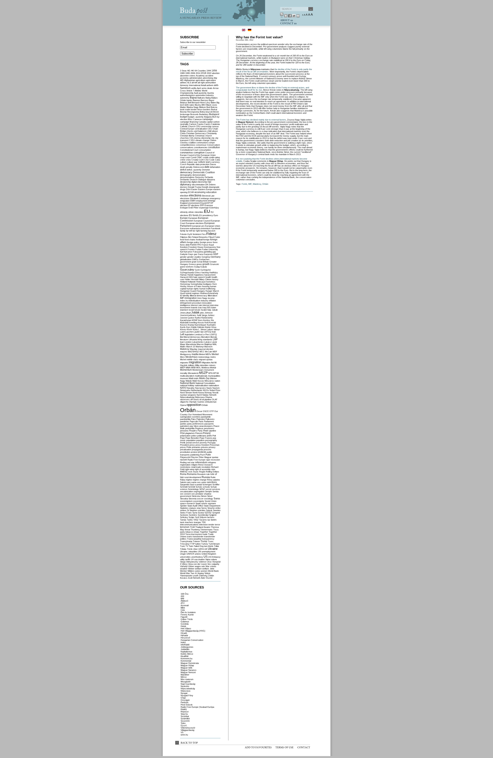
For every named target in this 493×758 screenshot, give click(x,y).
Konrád (212, 322)
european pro (198, 226)
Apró (199, 88)
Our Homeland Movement (200, 414)
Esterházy (214, 207)
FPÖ (199, 245)
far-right (196, 231)
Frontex (191, 249)
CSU (206, 160)
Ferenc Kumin (187, 614)
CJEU (192, 140)
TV (186, 546)
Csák (211, 160)
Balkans (201, 98)
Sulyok (209, 510)
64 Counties (200, 70)
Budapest (214, 114)
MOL (198, 367)
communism (202, 142)
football (199, 239)
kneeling (193, 322)
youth (195, 575)
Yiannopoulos (186, 575)
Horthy (183, 286)
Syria (194, 512)
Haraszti (184, 277)
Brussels (194, 114)
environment (194, 203)
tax (208, 520)
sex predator (197, 494)
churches (184, 138)
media (195, 354)
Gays (190, 254)
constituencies (200, 147)
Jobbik (195, 312)
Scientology (193, 489)
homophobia (196, 284)
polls (209, 436)
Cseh (201, 160)
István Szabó (201, 310)
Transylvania (186, 541)
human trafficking (207, 288)
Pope (182, 438)
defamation (215, 167)
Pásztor (194, 457)
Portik (182, 442)
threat (187, 529)
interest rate (196, 305)
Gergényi (206, 257)
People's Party (196, 431)
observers (185, 399)
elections (195, 195)
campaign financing (189, 122)
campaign (207, 119)
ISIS (208, 307)
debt (207, 166)
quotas (215, 457)
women (204, 571)
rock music (193, 472)
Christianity (211, 133)
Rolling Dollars (212, 472)
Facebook (215, 228)
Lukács (207, 342)
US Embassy (214, 557)
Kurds (183, 327)
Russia (206, 477)
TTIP (192, 544)
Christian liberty (187, 136)
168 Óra (184, 594)
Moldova (205, 367)
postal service (192, 442)
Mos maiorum (187, 679)
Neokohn (185, 686)
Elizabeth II (195, 198)
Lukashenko (198, 342)
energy (211, 201)
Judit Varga (202, 315)
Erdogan (184, 207)
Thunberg (195, 529)
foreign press (206, 242)
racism (183, 459)
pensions (184, 431)
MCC (202, 351)
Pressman (214, 445)
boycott (209, 112)
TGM (192, 527)
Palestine (200, 419)
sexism (187, 494)
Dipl (209, 182)
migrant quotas (206, 359)
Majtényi (208, 344)
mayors (183, 351)
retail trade (196, 467)
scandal (198, 484)
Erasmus (209, 205)
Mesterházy (191, 357)
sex (182, 494)
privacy (212, 447)
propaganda (197, 449)
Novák (215, 392)
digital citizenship (199, 182)
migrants (184, 362)
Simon (204, 496)
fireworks (203, 237)
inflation (212, 300)
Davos (213, 164)
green (199, 264)
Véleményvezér (188, 728)
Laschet (189, 332)
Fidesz (211, 234)
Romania (192, 474)
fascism (211, 231)
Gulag (197, 267)
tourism (198, 534)
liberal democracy (192, 337)
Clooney (184, 142)
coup (182, 157)
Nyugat (184, 693)
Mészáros (209, 381)
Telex (183, 723)
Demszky (199, 177)
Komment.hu (186, 658)
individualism (194, 300)
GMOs (195, 259)
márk (196, 378)
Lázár (214, 342)
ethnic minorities (195, 212)
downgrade (214, 187)
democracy (186, 172)
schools (206, 487)
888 (182, 598)
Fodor (217, 237)
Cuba (217, 160)
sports (204, 503)
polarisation (185, 436)
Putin (208, 454)
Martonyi (200, 346)
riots (213, 469)
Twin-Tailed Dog (196, 546)
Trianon (196, 541)
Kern (200, 320)
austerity (203, 93)
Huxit (182, 293)
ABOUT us (286, 20)
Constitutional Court (189, 150)
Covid (193, 157)
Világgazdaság (187, 730)
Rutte (212, 477)
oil (200, 399)
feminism (197, 234)
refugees (212, 462)
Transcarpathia (194, 539)
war (203, 566)
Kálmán (200, 327)
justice (191, 318)
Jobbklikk (185, 649)
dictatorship (185, 182)
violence (202, 562)
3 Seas (183, 70)
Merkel (215, 354)
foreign (206, 239)
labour (217, 329)
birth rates (189, 105)
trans (189, 536)
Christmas (200, 136)
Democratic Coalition (204, 172)
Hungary (201, 291)
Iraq (204, 307)
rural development (192, 477)
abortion (216, 73)
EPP (202, 205)
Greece (192, 264)
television (203, 524)
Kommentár (186, 661)
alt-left (194, 82)
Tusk (182, 546)
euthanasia (195, 228)
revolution (205, 467)
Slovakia (184, 498)
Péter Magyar (205, 457)
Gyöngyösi (205, 270)
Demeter (206, 170)
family (182, 231)
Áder (203, 578)
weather (184, 568)
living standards (205, 339)
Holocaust (201, 282)
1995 (187, 73)
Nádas (205, 395)
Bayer (211, 100)
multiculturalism (187, 376)
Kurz (188, 327)
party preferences (195, 424)
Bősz (190, 119)
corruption (199, 152)
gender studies (194, 257)
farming (203, 231)
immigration (190, 298)
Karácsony (207, 317)
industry (204, 300)
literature (184, 339)
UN (199, 551)
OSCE (206, 411)
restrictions (185, 467)
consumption (205, 150)
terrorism (184, 527)
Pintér (206, 431)
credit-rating (214, 157)
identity (186, 295)
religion (194, 465)
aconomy (184, 78)
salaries (216, 480)
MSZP (203, 372)
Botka (202, 112)
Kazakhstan (185, 320)
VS (182, 732)
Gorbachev (204, 259)
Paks (193, 419)
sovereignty (198, 501)
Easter (194, 189)
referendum (201, 462)
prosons (207, 449)
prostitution (185, 452)
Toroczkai (190, 534)
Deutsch (194, 179)
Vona (190, 564)
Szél (197, 517)
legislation (189, 334)
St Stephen (192, 510)
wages (198, 566)
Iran (200, 307)
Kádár (194, 327)
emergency (215, 198)
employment (201, 201)
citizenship (206, 138)
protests (202, 452)
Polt (214, 436)
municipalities (214, 376)
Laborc (210, 329)
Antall (203, 85)
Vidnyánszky (192, 562)
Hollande (192, 282)
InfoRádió (185, 645)
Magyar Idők (186, 668)
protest (194, 452)
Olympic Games (196, 402)
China (182, 133)
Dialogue (202, 179)
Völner (191, 566)
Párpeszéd (185, 457)
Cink (183, 610)
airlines (183, 82)
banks (189, 100)
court (187, 157)
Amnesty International (190, 85)
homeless (210, 282)
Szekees (184, 515)
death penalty (186, 167)
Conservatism (213, 145)
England (184, 203)
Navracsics (200, 388)
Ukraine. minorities (188, 551)
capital (209, 122)
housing (205, 286)
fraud (211, 245)
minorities (204, 365)
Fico (204, 234)
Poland (206, 433)
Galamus (185, 621)
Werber (183, 571)
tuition (198, 544)
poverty (203, 442)
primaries (196, 447)
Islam (213, 307)
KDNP (195, 320)
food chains (190, 239)
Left (182, 334)
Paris (201, 421)
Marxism (208, 346)
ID (181, 295)
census (215, 126)
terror (217, 524)
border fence (197, 109)
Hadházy (213, 272)
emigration (185, 201)
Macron (200, 344)
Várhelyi (184, 566)
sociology (208, 498)
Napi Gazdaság (188, 684)
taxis (182, 522)
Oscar (199, 411)
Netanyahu (185, 390)
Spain (198, 503)
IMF (250, 184)
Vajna (207, 559)
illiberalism (212, 295)
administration (195, 78)
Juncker (184, 318)
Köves (183, 329)
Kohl (207, 322)
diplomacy (185, 184)
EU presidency (206, 215)
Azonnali (185, 605)
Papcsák (194, 421)
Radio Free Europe (196, 460)
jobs (202, 313)
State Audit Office (195, 506)
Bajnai (193, 97)
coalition (192, 142)
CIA (191, 138)
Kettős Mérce (187, 654)
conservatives (186, 147)
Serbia (216, 491)
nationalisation (201, 385)
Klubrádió (184, 322)
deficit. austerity (194, 170)
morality (183, 373)
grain (194, 262)
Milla (197, 365)
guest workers (187, 267)
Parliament (209, 421)
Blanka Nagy (193, 107)
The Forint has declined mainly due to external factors (261, 120)
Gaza (200, 254)
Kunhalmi (211, 325)
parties (183, 424)
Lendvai (198, 334)
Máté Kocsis (198, 381)
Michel (183, 359)
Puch (202, 455)
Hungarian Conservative (192, 640)
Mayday (193, 349)
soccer (200, 498)
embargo (205, 198)
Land (182, 332)
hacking (205, 272)
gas (214, 252)
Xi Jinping (199, 573)
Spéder (183, 506)
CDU (198, 126)
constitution (214, 147)
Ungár (183, 554)
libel (182, 337)
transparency (208, 539)
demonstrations (187, 177)
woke (197, 571)
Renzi (201, 465)
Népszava (200, 397)
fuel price (188, 252)
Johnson (209, 313)
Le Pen (205, 334)
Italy (209, 310)
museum (184, 378)
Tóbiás (183, 549)
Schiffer (216, 484)
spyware (212, 503)
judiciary (192, 315)
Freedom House (196, 247)
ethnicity (184, 212)
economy (200, 192)
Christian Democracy (196, 133)
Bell (189, 102)
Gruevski (214, 264)
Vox (209, 564)
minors (212, 365)
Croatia (194, 160)
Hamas (183, 275)
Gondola (185, 624)
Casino (200, 124)
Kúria (195, 329)
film (189, 237)
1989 (182, 73)
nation (217, 381)
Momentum (186, 370)
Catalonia (215, 124)
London (187, 342)
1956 (214, 70)
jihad (188, 313)
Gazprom (208, 254)
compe (211, 142)
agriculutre (211, 80)
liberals (213, 337)
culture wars (204, 162)
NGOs (206, 390)
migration (195, 362)
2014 (198, 73)
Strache (211, 508)
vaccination (199, 559)
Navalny (191, 388)
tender (211, 524)
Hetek (183, 626)
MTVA (216, 373)
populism (200, 440)
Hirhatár (184, 635)
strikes (183, 510)
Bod (208, 107)
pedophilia (190, 428)
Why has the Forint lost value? (259, 37)
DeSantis (209, 177)
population (191, 440)
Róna (209, 480)
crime (182, 160)
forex (215, 242)
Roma (183, 474)
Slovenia (192, 498)
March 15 (190, 346)
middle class (192, 359)
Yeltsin (207, 573)
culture (183, 162)
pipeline (212, 431)
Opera (183, 405)
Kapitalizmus (186, 651)
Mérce (184, 677)
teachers (189, 522)
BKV (204, 105)
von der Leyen (200, 564)
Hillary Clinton (205, 279)
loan (182, 342)
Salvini (183, 482)
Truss (210, 541)
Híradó (184, 633)
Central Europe (187, 129)
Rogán (202, 472)
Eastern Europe (205, 189)
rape (208, 460)
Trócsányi (184, 544)
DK (206, 184)
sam (189, 482)
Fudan (198, 249)
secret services (212, 489)
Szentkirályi (203, 515)
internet (206, 305)
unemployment (208, 551)
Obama (208, 397)
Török (190, 549)
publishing (195, 455)
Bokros (214, 107)
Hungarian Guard (188, 291)
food (182, 239)
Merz (182, 357)
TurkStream (214, 544)
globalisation (185, 259)
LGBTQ (213, 334)
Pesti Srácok (187, 705)
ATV (182, 603)
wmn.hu (184, 735)
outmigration (185, 417)
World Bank (213, 571)
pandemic (184, 421)
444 (182, 596)
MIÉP (182, 367)
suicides (201, 510)
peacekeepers (206, 426)
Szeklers (193, 515)
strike (218, 508)
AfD (182, 80)
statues (192, 508)
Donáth (205, 187)
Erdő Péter (194, 207)
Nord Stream (186, 392)
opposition (194, 405)
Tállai (216, 546)
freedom (184, 247)
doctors (183, 187)
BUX (214, 117)
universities (185, 557)
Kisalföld (184, 656)
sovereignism (186, 501)
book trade (185, 109)
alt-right (201, 82)
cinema (197, 138)
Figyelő (184, 617)
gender (183, 257)
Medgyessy (185, 354)
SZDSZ (208, 512)
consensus (201, 145)
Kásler (208, 327)
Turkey (204, 544)
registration (185, 465)
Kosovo (183, 325)
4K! (192, 70)
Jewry (183, 313)
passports (209, 424)
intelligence (185, 305)
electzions (184, 198)
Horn (214, 284)
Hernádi (194, 279)
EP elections (193, 205)
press (192, 445)
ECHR (191, 192)
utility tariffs (185, 559)
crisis (188, 160)
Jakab (215, 310)
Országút (185, 700)
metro (213, 357)
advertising (208, 78)
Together (204, 532)
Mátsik (189, 381)
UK (205, 549)
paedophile (206, 417)
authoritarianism (187, 95)
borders (206, 109)
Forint (244, 184)
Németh (212, 395)
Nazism (216, 388)
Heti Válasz (186, 628)
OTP (211, 411)
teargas (197, 522)
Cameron (197, 119)
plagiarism (190, 433)
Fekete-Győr (186, 234)
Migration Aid (208, 362)
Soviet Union (210, 501)
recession (215, 460)
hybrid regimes (192, 293)
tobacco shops (192, 532)
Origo (183, 698)
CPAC (199, 157)
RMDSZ (184, 472)
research (208, 465)
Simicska (196, 496)
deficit (183, 169)
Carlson (192, 124)
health (208, 277)
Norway (208, 392)
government (185, 262)
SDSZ (202, 489)
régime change (199, 480)
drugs (182, 189)
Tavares (203, 520)
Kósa (213, 327)
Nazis (209, 388)
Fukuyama (198, 252)
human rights (193, 288)
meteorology (204, 357)
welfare (198, 568)
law (202, 332)
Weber (191, 568)
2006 (192, 73)
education (211, 192)
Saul (192, 484)
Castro (207, 124)
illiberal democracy (198, 295)
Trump (203, 541)
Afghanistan (189, 80)
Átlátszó (184, 601)
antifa (193, 88)
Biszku (198, 105)
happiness (199, 275)
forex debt (184, 245)
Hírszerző (185, 638)
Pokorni (198, 433)
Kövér (189, 329)
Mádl (191, 378)
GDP (215, 254)
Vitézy (185, 564)
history (215, 279)
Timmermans (206, 529)
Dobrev (212, 184)
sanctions (212, 482)
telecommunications (189, 524)
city (213, 138)
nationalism (214, 385)
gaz (195, 254)
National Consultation (205, 383)
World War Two (187, 573)
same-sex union (198, 482)
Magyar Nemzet (188, 672)
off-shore (194, 399)
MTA (210, 373)
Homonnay (185, 284)
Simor (210, 496)
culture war (192, 162)
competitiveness (187, 145)
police (194, 436)
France (205, 245)
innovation (207, 303)
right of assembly (203, 469)
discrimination (198, 184)
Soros (217, 498)
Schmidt (184, 487)
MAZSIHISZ (193, 351)
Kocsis (201, 322)
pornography (211, 440)
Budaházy (204, 114)
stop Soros (202, 508)
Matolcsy (257, 184)
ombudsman (210, 402)
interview (214, 305)
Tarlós (190, 520)
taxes (213, 519)
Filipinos (184, 237)
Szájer (192, 517)
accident (209, 75)
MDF (215, 351)
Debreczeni (198, 167)
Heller (187, 279)
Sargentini (184, 484)
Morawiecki (193, 373)
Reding (183, 462)
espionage (204, 207)
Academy (200, 75)
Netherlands (196, 390)
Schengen (207, 484)
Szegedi (216, 512)
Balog (208, 98)
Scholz (199, 487)
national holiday (187, 385)
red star (191, 462)
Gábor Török (187, 619)
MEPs (208, 354)
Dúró (188, 189)
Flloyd (211, 237)
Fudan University (210, 249)
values (214, 559)
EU (207, 211)
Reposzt (185, 711)
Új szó (184, 725)
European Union (212, 226)
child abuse (212, 131)
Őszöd (209, 578)
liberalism (205, 337)
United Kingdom (208, 554)
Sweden (217, 510)
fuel (181, 252)
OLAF (214, 399)
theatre (207, 527)
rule (208, 474)
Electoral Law (208, 196)
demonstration (199, 175)
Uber (195, 549)
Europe (184, 218)
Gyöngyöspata (187, 272)
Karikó (198, 318)
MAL (215, 344)
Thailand (199, 527)
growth (206, 264)
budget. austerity (196, 117)
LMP (215, 339)
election (184, 195)
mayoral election (205, 349)
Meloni (202, 354)
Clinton (213, 140)
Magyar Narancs (188, 670)
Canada (202, 122)
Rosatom (201, 474)
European (192, 218)
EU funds (194, 215)
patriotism (184, 426)
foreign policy (193, 242)
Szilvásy (184, 517)
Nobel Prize (215, 390)
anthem (209, 85)
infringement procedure (191, 303)
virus (209, 562)
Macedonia (191, 344)
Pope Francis (206, 438)
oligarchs (184, 402)
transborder (198, 536)
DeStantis (184, 179)
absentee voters (187, 75)
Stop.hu (184, 714)
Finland (195, 237)
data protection (202, 164)
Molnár (213, 367)
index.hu (184, 300)
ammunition (210, 82)
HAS (191, 277)
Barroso (204, 100)
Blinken (202, 107)
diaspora (211, 179)
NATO (183, 388)
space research (187, 503)
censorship (206, 126)
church (208, 136)
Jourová (184, 315)
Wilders (191, 571)
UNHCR (190, 554)
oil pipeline (206, 399)
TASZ (196, 520)
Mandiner (185, 675)
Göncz (198, 272)
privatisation (185, 449)
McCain (208, 351)
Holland (183, 282)
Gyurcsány (187, 269)
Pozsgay (211, 442)
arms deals (207, 88)
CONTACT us (288, 23)
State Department (212, 506)
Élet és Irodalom (188, 612)
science (183, 489)
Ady (215, 78)
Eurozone (184, 228)
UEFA (201, 549)
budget (183, 116)
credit (205, 157)
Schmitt (191, 487)
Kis (212, 320)
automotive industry (204, 95)
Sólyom (203, 517)
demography (186, 175)
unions (198, 554)
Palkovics (210, 419)
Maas (182, 344)
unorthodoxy (197, 557)
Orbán (265, 184)
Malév (183, 346)
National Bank (187, 383)
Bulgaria (208, 117)
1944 (208, 70)
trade (205, 534)
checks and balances (197, 131)
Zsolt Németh (194, 578)
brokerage (185, 114)
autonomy (184, 98)
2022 (209, 73)
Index (183, 642)
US (206, 556)
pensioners (209, 428)
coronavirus (186, 152)
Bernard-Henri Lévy (201, 102)
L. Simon (202, 329)
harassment (209, 275)
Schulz (213, 487)
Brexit (216, 112)
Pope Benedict (192, 438)
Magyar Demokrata (190, 663)
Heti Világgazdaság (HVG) (193, 631)
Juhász (211, 315)
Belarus (183, 102)
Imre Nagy (202, 298)
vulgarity (215, 564)
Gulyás (203, 267)
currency (215, 162)
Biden (213, 102)
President (184, 445)
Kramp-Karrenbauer (197, 325)
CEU (210, 129)
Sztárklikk (185, 718)
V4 (192, 559)
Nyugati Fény (187, 695)
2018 (203, 73)
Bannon (196, 100)
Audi (196, 93)
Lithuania (193, 339)
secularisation (186, 491)
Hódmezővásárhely (209, 293)
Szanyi (201, 512)
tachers (210, 517)
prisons (204, 447)
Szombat (185, 716)
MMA (188, 367)
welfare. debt (208, 568)
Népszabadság (187, 397)
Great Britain (203, 262)
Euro (216, 215)
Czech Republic (187, 164)
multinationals (201, 376)
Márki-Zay (204, 378)
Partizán (184, 702)
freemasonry (210, 247)
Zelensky (203, 575)
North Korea (198, 392)
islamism (184, 310)
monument (209, 370)
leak (214, 332)
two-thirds (208, 546)
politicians (201, 436)
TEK (204, 522)
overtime (196, 417)
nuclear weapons (188, 395)
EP (208, 203)
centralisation (201, 129)
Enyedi (203, 203)
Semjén (208, 491)
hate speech (199, 277)
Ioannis (194, 307)
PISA (182, 433)
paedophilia (185, 419)
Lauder (196, 332)
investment (185, 307)
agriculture (200, 80)
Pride (188, 447)
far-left (189, 231)
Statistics (184, 508)
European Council (202, 221)
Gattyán (184, 254)
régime (189, 480)
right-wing (189, 469)
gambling (208, 252)
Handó (190, 275)
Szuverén (185, 721)
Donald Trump (194, 187)
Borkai (214, 109)
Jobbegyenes (187, 647)
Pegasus (199, 428)
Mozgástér (186, 681)
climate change (202, 140)
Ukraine (213, 548)
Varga (182, 562)
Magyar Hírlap (187, 665)
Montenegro (198, 370)
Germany (216, 257)
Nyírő (199, 395)
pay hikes (194, 426)
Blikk (183, 608)
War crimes (210, 566)
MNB (193, 367)
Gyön (197, 270)
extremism (205, 228)
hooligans (207, 284)
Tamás (183, 520)
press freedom (202, 445)
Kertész (206, 320)
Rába (182, 480)
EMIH (192, 201)
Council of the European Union (201, 155)
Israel (191, 310)
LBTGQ (207, 332)
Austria (210, 93)
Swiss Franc (186, 512)
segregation (199, 491)
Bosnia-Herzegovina (189, 112)
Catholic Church (187, 126)
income (211, 298)
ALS (189, 82)
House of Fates (194, 286)
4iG (188, 70)
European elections (195, 223)
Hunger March (212, 291)
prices (183, 447)
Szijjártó (212, 515)
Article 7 (190, 90)
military (191, 365)
